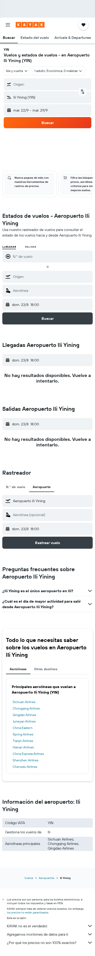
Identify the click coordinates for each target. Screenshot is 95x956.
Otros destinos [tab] (45, 669)
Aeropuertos (46, 878)
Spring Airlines (23, 734)
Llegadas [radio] (9, 246)
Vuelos (28, 878)
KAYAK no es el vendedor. (27, 926)
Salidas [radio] (30, 246)
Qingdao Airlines (24, 715)
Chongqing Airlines (26, 708)
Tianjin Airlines (23, 741)
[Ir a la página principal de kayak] (30, 25)
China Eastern (23, 728)
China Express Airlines (28, 754)
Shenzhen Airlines (25, 760)
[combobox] (51, 276)
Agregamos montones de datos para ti (37, 934)
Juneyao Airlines (24, 721)
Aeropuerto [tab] (42, 487)
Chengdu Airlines (25, 767)
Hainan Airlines (23, 747)
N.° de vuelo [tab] (15, 487)
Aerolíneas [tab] (18, 669)
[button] (8, 25)
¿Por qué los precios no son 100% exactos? (41, 942)
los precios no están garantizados (27, 912)
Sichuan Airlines (24, 702)
